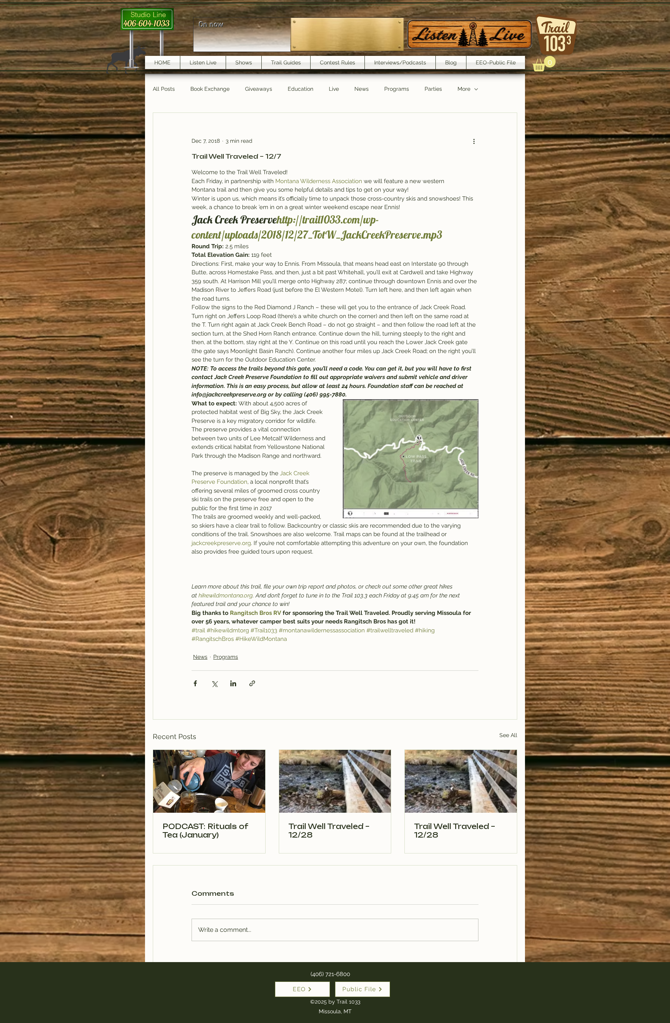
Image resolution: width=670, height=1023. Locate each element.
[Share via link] (252, 683)
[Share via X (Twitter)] (214, 683)
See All (508, 735)
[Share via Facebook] (195, 683)
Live (334, 89)
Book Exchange (210, 89)
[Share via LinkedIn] (233, 683)
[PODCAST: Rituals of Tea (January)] (209, 781)
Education (300, 89)
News (361, 89)
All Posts (164, 89)
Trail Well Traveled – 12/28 (329, 830)
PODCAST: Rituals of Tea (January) (205, 830)
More (464, 89)
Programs (396, 89)
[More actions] (473, 140)
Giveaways (258, 89)
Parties (433, 89)
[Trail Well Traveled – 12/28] (335, 781)
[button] (544, 63)
